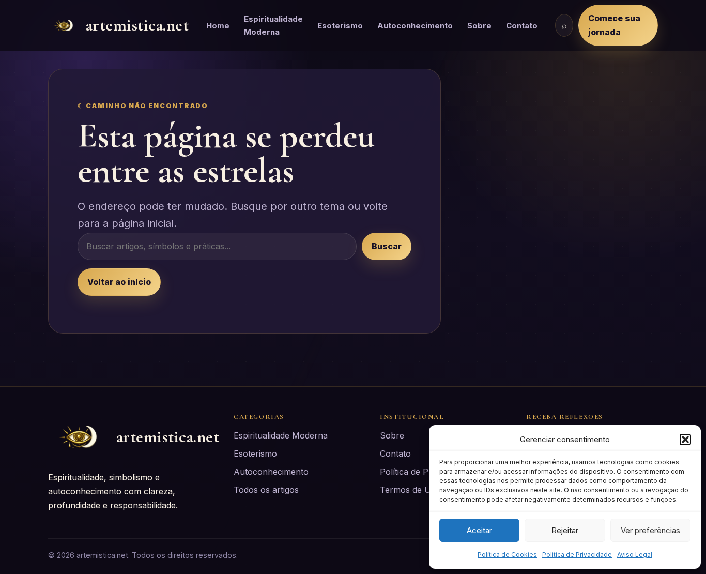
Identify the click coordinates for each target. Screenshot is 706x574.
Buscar (387, 246)
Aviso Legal (634, 554)
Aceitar (479, 530)
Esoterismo (340, 26)
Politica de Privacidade (577, 554)
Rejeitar (564, 530)
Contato (522, 26)
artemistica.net (137, 25)
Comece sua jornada (614, 25)
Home (217, 26)
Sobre (479, 26)
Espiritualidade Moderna (273, 25)
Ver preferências (650, 530)
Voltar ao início (119, 282)
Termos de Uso (410, 490)
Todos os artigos (266, 490)
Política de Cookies (507, 554)
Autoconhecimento (415, 26)
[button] (685, 439)
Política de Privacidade (424, 471)
